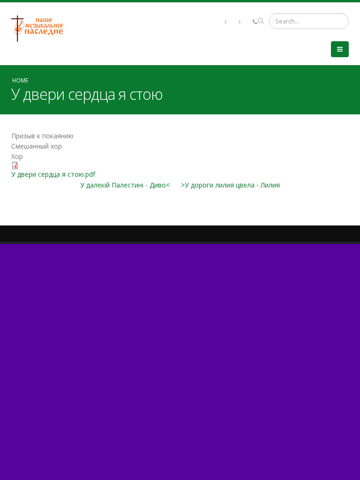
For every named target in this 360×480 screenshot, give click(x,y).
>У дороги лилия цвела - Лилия (230, 184)
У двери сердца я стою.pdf (53, 174)
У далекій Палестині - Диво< (125, 184)
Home (20, 80)
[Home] (40, 27)
